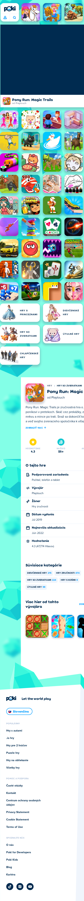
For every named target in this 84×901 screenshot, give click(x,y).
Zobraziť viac (34, 427)
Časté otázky (14, 785)
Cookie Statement (17, 819)
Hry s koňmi (69, 580)
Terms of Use (14, 827)
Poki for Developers (18, 852)
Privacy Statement (17, 812)
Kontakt (11, 793)
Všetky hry (13, 767)
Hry (49, 386)
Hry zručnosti (68, 573)
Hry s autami (14, 730)
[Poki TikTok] (9, 886)
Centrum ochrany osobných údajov (23, 802)
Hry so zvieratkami (69, 386)
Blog (9, 867)
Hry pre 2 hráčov (16, 745)
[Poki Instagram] (19, 886)
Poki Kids (12, 859)
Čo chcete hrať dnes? (14, 17)
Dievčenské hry (39, 573)
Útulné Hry (36, 587)
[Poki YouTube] (30, 886)
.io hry (10, 738)
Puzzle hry (12, 753)
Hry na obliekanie (17, 760)
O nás (10, 845)
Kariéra (10, 874)
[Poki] (10, 9)
